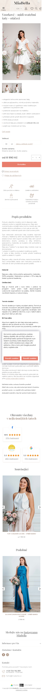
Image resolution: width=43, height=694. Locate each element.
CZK (18, 9)
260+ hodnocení (11, 459)
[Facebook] (3, 654)
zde (20, 347)
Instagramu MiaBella (27, 634)
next (40, 507)
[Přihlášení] (26, 8)
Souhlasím (30, 358)
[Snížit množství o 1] (32, 157)
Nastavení (20, 352)
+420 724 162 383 (13, 671)
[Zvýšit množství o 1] (39, 157)
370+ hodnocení (12, 438)
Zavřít (13, 173)
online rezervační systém (15, 378)
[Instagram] (7, 654)
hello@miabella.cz (13, 676)
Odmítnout (12, 358)
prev (3, 507)
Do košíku (22, 164)
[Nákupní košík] (40, 8)
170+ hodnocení (31, 459)
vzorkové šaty (34, 364)
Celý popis (6, 132)
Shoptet (16, 685)
